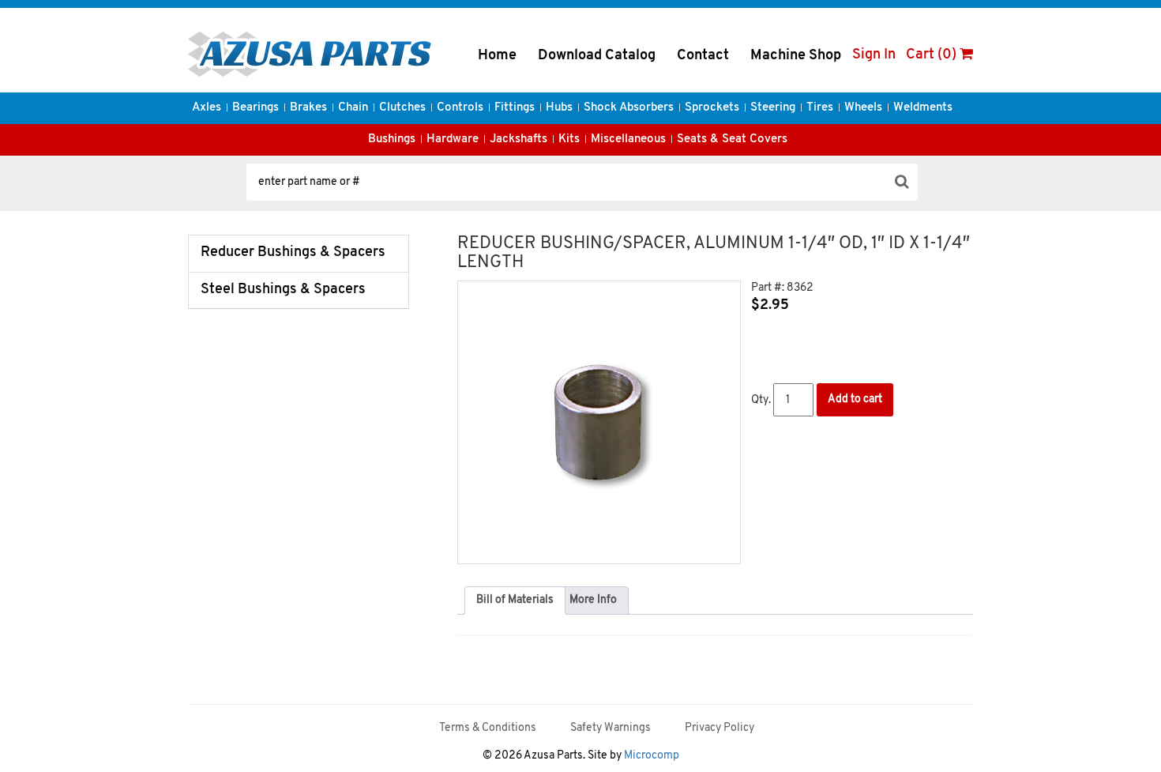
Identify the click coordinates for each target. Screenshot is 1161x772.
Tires (819, 108)
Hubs (559, 108)
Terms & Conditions (487, 728)
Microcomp (651, 756)
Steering (772, 108)
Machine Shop (795, 56)
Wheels (863, 108)
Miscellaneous (628, 139)
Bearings (255, 108)
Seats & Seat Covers (732, 139)
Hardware (452, 139)
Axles (206, 108)
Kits (569, 139)
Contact (703, 56)
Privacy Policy (719, 728)
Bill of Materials (515, 600)
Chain (353, 108)
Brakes (308, 108)
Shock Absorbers (629, 108)
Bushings (391, 139)
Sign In (874, 55)
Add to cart (855, 399)
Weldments (922, 108)
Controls (460, 108)
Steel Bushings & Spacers (283, 290)
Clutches (402, 108)
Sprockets (712, 108)
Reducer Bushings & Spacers (293, 253)
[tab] (514, 600)
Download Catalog (597, 56)
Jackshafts (518, 139)
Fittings (514, 108)
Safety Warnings (610, 728)
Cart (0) (933, 55)
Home (497, 56)
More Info (593, 600)
